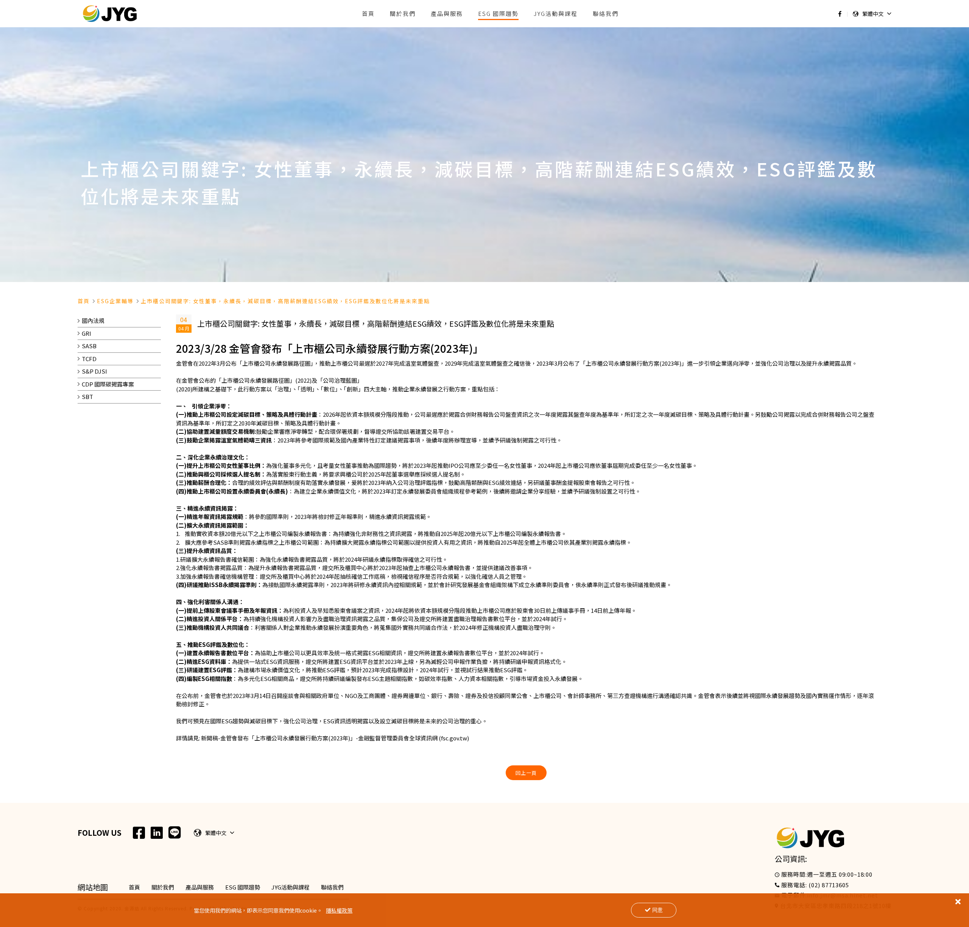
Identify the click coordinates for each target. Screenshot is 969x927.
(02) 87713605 (829, 885)
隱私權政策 (339, 910)
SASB (89, 346)
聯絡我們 (332, 887)
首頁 (84, 301)
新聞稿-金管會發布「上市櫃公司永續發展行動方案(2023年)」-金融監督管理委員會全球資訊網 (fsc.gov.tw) (335, 738)
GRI (86, 333)
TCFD (89, 359)
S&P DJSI (94, 371)
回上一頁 (526, 772)
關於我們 (162, 887)
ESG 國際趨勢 (242, 887)
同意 (657, 910)
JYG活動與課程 (290, 887)
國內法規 (93, 320)
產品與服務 (199, 887)
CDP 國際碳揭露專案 (108, 384)
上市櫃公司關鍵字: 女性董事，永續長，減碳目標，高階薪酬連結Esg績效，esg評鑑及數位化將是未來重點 (285, 301)
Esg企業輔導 (115, 301)
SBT (87, 396)
